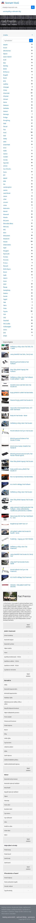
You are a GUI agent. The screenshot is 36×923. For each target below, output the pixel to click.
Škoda (5, 287)
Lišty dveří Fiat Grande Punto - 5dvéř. (20, 562)
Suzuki (5, 296)
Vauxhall (6, 320)
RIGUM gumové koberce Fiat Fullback (19, 362)
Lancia (5, 190)
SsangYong (6, 290)
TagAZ (5, 299)
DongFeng (6, 120)
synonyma (31, 917)
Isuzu (5, 172)
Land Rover (6, 193)
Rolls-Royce (7, 269)
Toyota (5, 311)
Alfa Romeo (7, 51)
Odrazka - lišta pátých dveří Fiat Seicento (20, 585)
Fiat (9, 24)
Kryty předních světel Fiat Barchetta (21, 392)
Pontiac (5, 257)
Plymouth (6, 254)
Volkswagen (7, 326)
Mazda (5, 217)
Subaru (5, 293)
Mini (4, 233)
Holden (5, 157)
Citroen (5, 99)
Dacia (5, 102)
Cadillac (5, 84)
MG (4, 229)
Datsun (5, 111)
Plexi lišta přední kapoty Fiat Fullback (19, 370)
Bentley (5, 66)
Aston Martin (7, 57)
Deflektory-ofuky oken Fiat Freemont (18, 547)
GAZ (4, 135)
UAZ (4, 317)
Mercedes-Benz (8, 223)
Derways (6, 114)
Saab (4, 275)
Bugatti (5, 75)
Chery (5, 90)
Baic (4, 63)
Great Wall (6, 145)
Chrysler (5, 96)
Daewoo (5, 105)
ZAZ (4, 333)
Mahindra (6, 208)
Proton (5, 263)
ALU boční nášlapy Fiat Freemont (20, 577)
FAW (4, 123)
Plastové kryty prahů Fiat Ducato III (21, 400)
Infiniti (5, 166)
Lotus (5, 205)
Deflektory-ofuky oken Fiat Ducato (21, 423)
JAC (4, 175)
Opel (4, 248)
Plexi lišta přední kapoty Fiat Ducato (21, 461)
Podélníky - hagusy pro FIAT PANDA (21, 539)
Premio (14, 24)
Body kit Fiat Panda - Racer (18, 415)
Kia (4, 184)
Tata (4, 302)
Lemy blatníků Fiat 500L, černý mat (21, 354)
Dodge (5, 117)
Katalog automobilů (8, 917)
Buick (5, 78)
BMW (5, 69)
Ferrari (5, 126)
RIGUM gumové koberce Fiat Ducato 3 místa (19, 439)
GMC (4, 142)
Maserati (6, 214)
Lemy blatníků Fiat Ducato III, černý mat (21, 555)
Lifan (4, 199)
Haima (5, 154)
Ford (4, 132)
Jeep (4, 181)
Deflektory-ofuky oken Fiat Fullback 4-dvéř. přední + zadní (21, 378)
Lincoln (5, 202)
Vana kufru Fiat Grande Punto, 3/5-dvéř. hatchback (21, 408)
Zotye (5, 336)
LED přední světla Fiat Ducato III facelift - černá (20, 532)
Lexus (5, 196)
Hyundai (6, 163)
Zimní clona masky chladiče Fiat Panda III (20, 447)
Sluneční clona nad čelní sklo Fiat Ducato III (20, 385)
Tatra (4, 305)
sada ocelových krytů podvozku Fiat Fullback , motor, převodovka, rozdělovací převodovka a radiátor (21, 509)
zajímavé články (21, 917)
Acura (5, 48)
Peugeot (5, 251)
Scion (5, 281)
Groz (4, 148)
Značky (3, 24)
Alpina (5, 54)
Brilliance (6, 72)
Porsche (5, 260)
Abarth (5, 45)
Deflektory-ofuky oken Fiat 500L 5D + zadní (21, 347)
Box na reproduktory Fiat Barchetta (21, 477)
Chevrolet (6, 93)
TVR (4, 314)
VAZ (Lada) (6, 323)
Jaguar (5, 178)
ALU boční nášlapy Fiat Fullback (20, 484)
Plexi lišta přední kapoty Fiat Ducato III (21, 500)
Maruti (5, 211)
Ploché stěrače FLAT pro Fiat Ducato (21, 431)
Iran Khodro (7, 169)
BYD (4, 81)
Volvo (5, 330)
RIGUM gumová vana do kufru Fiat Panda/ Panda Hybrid (21, 454)
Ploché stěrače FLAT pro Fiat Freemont (19, 570)
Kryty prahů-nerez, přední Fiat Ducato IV (19, 470)
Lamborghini (7, 187)
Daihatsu (6, 108)
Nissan (5, 242)
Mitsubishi (6, 235)
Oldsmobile (7, 245)
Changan (6, 87)
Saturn (5, 278)
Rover (5, 272)
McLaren (6, 220)
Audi (4, 60)
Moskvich (6, 239)
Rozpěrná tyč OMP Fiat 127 (19, 524)
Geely (5, 138)
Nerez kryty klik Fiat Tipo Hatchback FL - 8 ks (21, 517)
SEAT (4, 284)
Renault (5, 266)
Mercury (6, 226)
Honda (5, 160)
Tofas (5, 308)
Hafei (5, 151)
